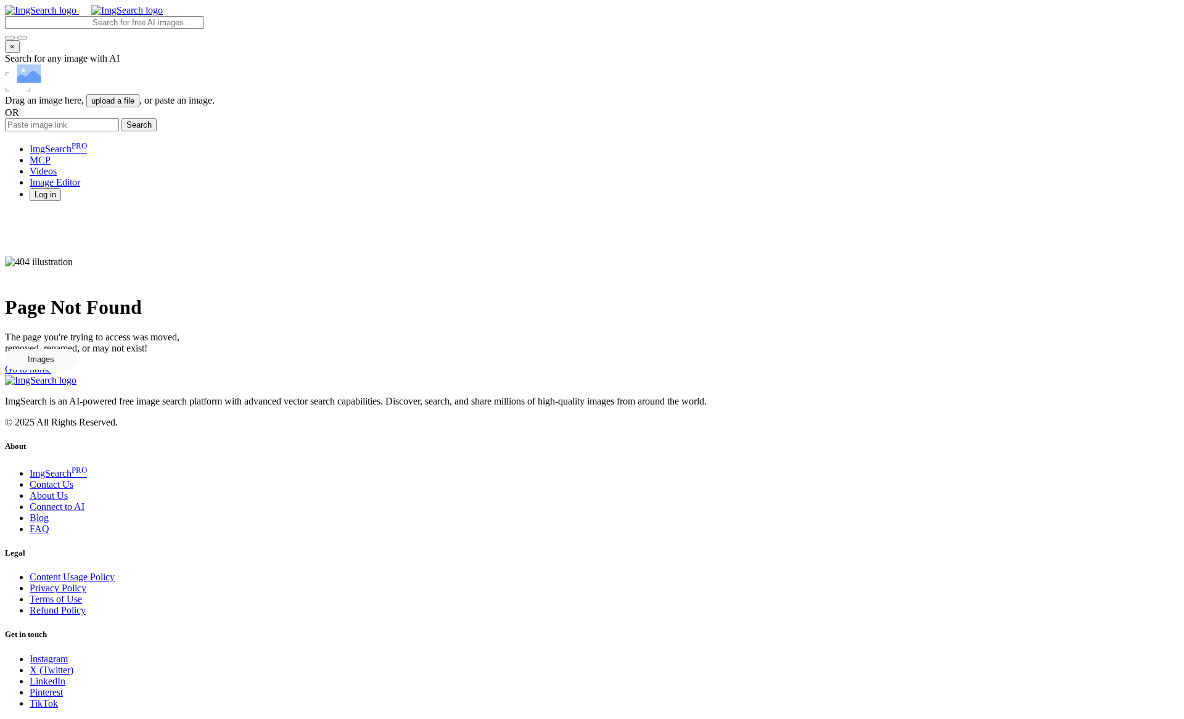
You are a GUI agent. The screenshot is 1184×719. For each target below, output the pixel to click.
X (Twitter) (51, 670)
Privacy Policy (58, 588)
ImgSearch (58, 149)
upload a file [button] (112, 100)
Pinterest (46, 692)
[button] (45, 194)
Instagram (49, 659)
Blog (39, 517)
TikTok (44, 703)
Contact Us (51, 484)
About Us (49, 495)
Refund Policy (58, 610)
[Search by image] (10, 37)
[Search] (22, 37)
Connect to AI (57, 506)
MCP (40, 160)
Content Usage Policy (72, 577)
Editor (55, 182)
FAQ (39, 529)
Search (139, 124)
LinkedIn (47, 681)
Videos (43, 171)
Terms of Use (56, 599)
